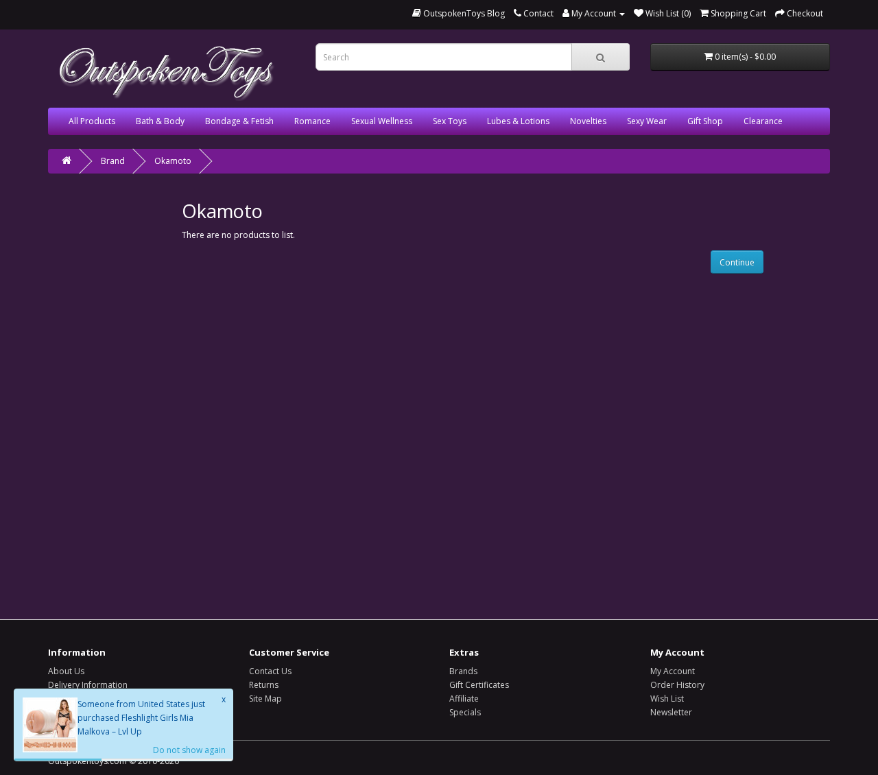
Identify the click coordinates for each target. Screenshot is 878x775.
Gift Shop (705, 121)
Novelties (588, 121)
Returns (263, 685)
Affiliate (464, 698)
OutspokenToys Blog (463, 13)
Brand (113, 161)
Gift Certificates (479, 685)
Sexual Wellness (381, 121)
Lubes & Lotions (518, 121)
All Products (92, 121)
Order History (677, 685)
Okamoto (172, 161)
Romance (312, 121)
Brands (463, 671)
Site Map (265, 698)
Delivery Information (88, 685)
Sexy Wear (647, 121)
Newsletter (671, 712)
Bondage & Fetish (239, 121)
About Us (66, 671)
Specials (465, 712)
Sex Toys (449, 121)
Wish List (667, 698)
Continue (737, 262)
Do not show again (189, 750)
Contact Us (270, 671)
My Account (672, 671)
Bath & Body (160, 121)
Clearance (763, 121)
